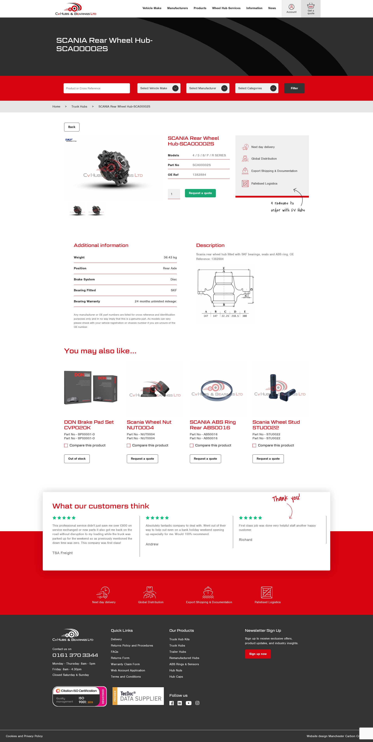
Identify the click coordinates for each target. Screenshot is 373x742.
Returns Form (120, 658)
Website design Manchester (325, 736)
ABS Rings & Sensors (184, 664)
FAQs (114, 652)
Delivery (116, 639)
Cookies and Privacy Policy (24, 736)
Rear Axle (170, 268)
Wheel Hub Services (226, 8)
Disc (174, 279)
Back (71, 127)
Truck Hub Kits (179, 639)
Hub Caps (176, 677)
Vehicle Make (152, 8)
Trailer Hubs (177, 652)
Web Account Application (128, 670)
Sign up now (258, 654)
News (272, 8)
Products (200, 8)
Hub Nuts (175, 670)
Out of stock (77, 459)
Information (254, 8)
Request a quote (200, 193)
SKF (174, 290)
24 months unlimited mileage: (156, 301)
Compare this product (87, 445)
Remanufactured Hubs (184, 658)
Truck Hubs (79, 106)
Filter (294, 88)
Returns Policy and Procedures (132, 646)
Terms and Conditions (126, 677)
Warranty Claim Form (125, 664)
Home (56, 106)
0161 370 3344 (75, 655)
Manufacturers (177, 8)
